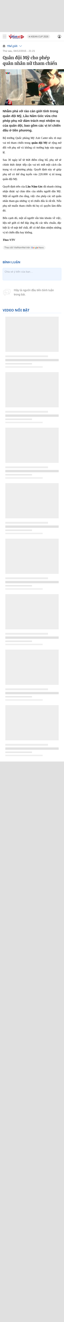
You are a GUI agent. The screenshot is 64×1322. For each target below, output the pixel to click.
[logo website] (16, 36)
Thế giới (12, 46)
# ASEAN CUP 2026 (38, 36)
